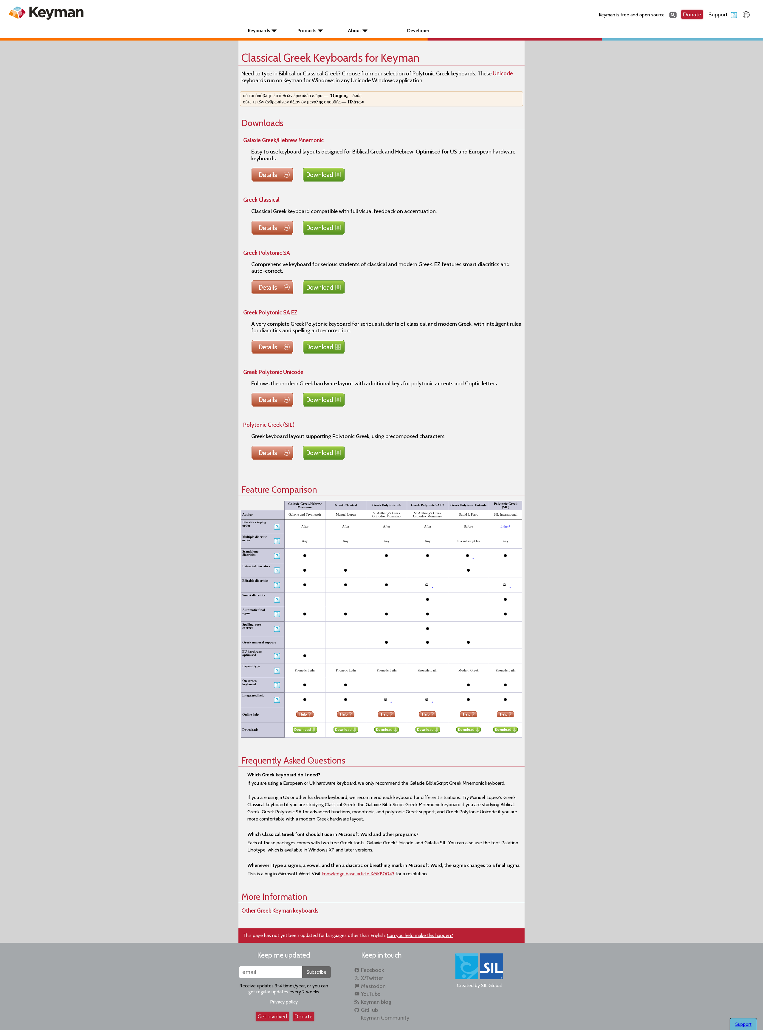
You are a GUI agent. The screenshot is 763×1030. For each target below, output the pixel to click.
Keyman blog (376, 1001)
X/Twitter (372, 978)
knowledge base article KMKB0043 (358, 874)
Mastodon (373, 986)
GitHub (369, 1009)
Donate (692, 14)
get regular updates (268, 992)
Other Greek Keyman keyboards (280, 910)
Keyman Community (385, 1017)
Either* (505, 526)
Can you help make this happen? (420, 935)
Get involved (272, 1016)
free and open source (643, 15)
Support (718, 14)
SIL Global (491, 985)
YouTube (370, 993)
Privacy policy (284, 1002)
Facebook (372, 970)
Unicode (503, 73)
